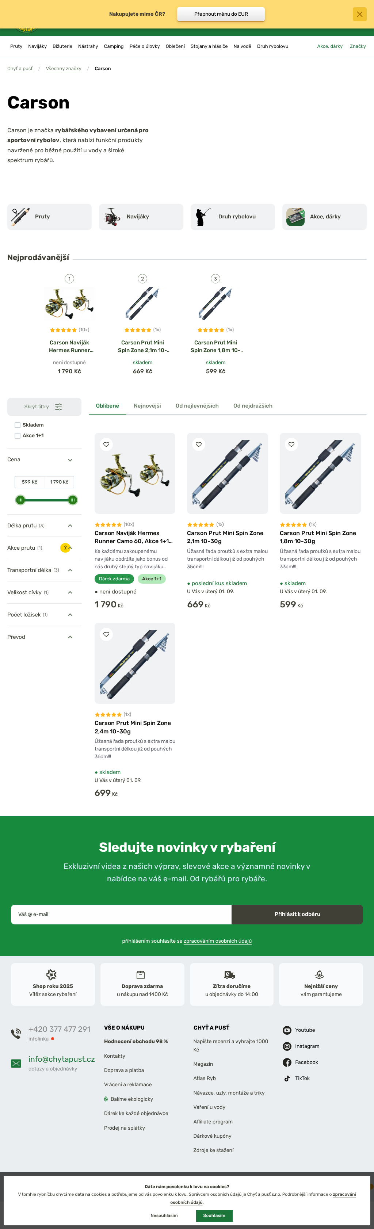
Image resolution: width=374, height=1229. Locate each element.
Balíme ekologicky (132, 1099)
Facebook (306, 1062)
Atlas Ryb (205, 1079)
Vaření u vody (210, 1107)
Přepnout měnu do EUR (221, 14)
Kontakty (114, 1056)
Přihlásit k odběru (297, 914)
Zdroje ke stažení (214, 1151)
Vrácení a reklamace (128, 1085)
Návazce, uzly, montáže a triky (229, 1093)
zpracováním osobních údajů (218, 941)
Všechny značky (63, 69)
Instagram (307, 1046)
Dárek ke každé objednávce (136, 1113)
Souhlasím (214, 1215)
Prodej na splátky (124, 1128)
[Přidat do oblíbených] (106, 444)
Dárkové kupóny (213, 1136)
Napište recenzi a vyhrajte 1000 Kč (231, 1046)
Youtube (305, 1030)
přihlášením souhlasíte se (187, 941)
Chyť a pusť (20, 69)
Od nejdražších (252, 405)
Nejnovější (147, 405)
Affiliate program (213, 1122)
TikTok (302, 1078)
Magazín (203, 1064)
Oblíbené (107, 405)
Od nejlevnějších (197, 405)
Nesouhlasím (164, 1215)
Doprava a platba (124, 1070)
